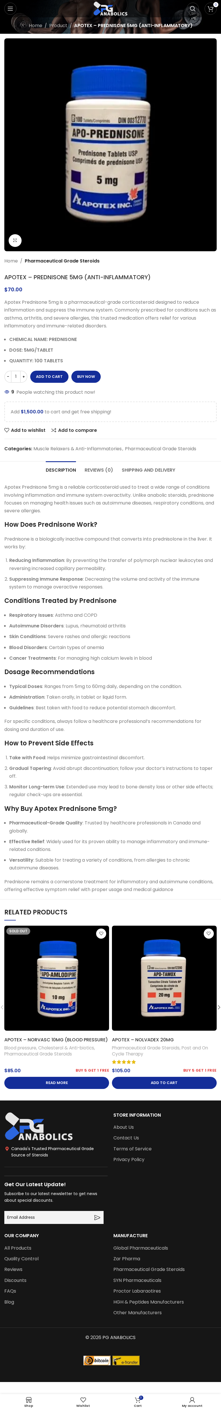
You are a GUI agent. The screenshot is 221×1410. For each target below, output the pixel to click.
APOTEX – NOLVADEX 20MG (143, 1039)
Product (58, 25)
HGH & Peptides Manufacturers (148, 1302)
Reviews (13, 1269)
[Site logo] (110, 8)
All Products (17, 1248)
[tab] (61, 469)
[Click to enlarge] (15, 240)
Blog (9, 1302)
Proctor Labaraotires (137, 1291)
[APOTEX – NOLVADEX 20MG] (164, 978)
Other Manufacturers (137, 1313)
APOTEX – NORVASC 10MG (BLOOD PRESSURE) (56, 1039)
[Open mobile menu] (10, 8)
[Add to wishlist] (101, 934)
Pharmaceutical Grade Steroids (62, 261)
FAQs (10, 1291)
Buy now (86, 376)
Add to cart (49, 376)
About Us (123, 1127)
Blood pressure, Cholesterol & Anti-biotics (49, 1048)
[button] (164, 1083)
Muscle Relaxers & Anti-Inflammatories (77, 448)
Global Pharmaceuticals (140, 1248)
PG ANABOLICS (119, 1337)
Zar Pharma (126, 1259)
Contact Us (126, 1138)
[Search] (193, 8)
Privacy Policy (128, 1159)
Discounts (15, 1280)
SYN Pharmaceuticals (137, 1280)
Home (35, 25)
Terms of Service (132, 1149)
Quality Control (21, 1259)
